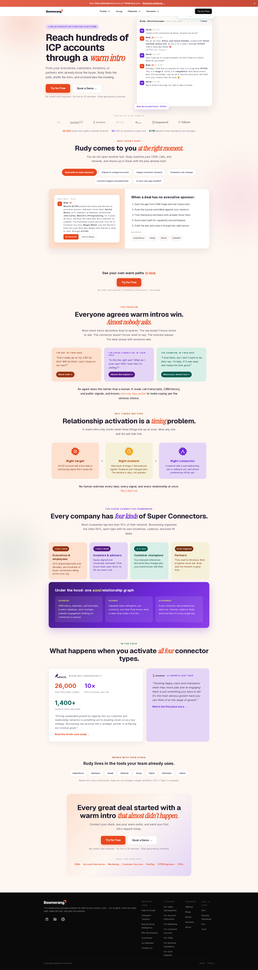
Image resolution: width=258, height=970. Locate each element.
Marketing (113, 864)
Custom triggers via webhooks (113, 181)
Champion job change (181, 172)
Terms (202, 963)
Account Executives (94, 864)
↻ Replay (203, 21)
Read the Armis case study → (72, 734)
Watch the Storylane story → (169, 706)
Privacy (210, 963)
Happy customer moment (149, 172)
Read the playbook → (154, 3)
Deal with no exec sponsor (79, 172)
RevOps (150, 864)
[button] (105, 11)
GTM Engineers (166, 864)
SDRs (77, 864)
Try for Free (57, 88)
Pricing (119, 11)
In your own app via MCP (148, 181)
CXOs (180, 864)
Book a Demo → (87, 88)
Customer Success (132, 864)
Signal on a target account (115, 172)
